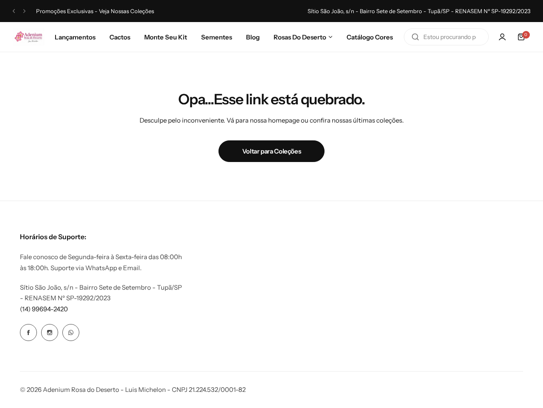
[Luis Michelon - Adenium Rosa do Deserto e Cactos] (28, 36)
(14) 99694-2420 (44, 309)
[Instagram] (49, 332)
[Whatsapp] (70, 332)
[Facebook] (28, 332)
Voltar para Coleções (271, 151)
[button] (14, 11)
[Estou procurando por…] (415, 36)
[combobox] (446, 36)
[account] (502, 37)
